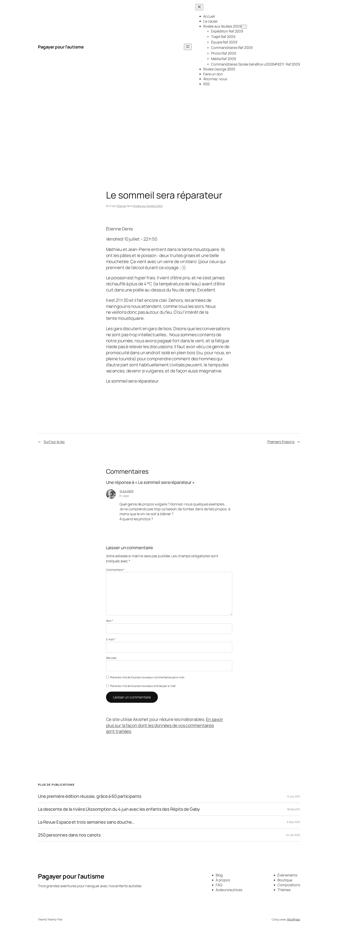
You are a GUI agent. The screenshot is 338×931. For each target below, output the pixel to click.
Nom (109, 621)
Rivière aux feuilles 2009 (148, 206)
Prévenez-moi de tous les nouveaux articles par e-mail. (143, 686)
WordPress (293, 919)
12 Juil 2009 (126, 491)
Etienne (121, 206)
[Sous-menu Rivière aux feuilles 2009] (244, 27)
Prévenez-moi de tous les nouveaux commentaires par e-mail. (147, 677)
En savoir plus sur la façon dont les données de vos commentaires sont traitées (164, 725)
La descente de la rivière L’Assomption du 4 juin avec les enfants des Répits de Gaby (119, 809)
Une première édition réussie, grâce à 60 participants (89, 796)
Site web (111, 658)
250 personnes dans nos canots (69, 835)
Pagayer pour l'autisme (61, 47)
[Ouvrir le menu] (188, 47)
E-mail (110, 639)
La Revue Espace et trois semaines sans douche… (86, 822)
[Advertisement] (169, 135)
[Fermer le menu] (199, 7)
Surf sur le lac (54, 441)
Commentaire (115, 570)
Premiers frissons (280, 441)
